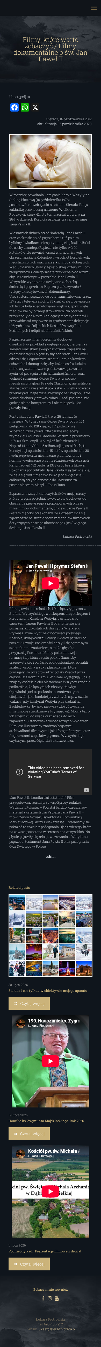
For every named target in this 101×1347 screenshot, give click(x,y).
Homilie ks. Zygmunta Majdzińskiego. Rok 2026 (46, 1121)
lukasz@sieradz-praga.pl (57, 1329)
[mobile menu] (94, 7)
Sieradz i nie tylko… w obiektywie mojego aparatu (48, 990)
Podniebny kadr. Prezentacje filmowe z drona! (45, 1251)
